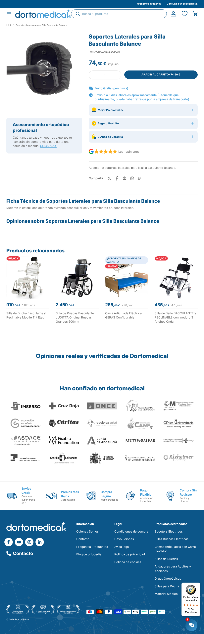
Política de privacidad (129, 554)
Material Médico (166, 594)
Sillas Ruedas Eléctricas (171, 539)
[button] (195, 14)
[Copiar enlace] (139, 178)
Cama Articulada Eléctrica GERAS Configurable (123, 315)
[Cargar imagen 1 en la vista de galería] (44, 71)
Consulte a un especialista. (182, 3)
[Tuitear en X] (109, 178)
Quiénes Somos (87, 531)
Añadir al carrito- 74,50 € (160, 74)
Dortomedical (22, 619)
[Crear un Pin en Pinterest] (124, 178)
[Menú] (197, 585)
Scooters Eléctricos (169, 531)
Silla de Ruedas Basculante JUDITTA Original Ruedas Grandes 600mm (75, 317)
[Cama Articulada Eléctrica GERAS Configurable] (126, 277)
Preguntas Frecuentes (92, 547)
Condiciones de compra (131, 531)
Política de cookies (127, 562)
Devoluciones (124, 539)
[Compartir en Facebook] (117, 178)
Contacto (23, 553)
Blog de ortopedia (88, 554)
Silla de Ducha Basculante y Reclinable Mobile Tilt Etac (26, 315)
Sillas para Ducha (167, 586)
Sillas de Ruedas (166, 559)
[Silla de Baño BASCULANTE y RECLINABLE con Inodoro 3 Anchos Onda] (176, 277)
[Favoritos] (184, 14)
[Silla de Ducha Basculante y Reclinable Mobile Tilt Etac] (27, 277)
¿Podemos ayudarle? (149, 3)
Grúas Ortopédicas (168, 578)
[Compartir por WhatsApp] (132, 178)
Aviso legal (121, 547)
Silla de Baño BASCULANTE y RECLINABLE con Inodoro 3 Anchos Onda (175, 317)
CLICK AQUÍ (48, 146)
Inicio (9, 25)
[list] (44, 72)
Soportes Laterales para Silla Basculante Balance (41, 25)
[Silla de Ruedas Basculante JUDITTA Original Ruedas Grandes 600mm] (77, 277)
